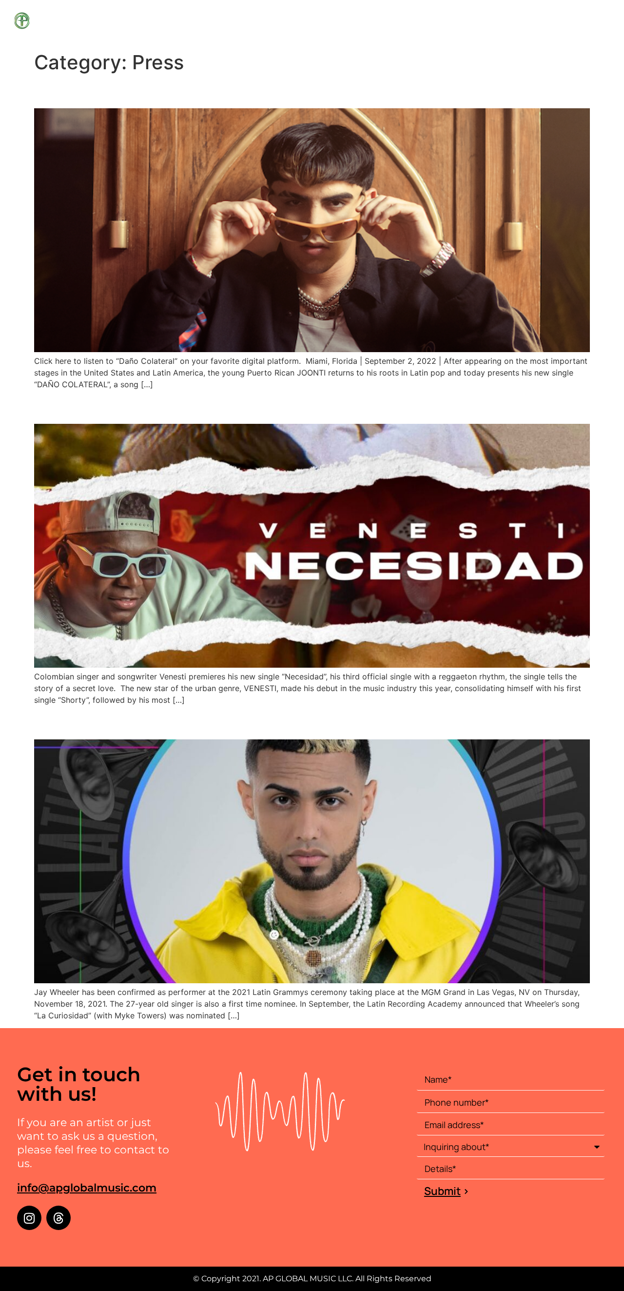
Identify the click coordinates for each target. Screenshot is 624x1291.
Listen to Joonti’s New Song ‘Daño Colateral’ (196, 90)
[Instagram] (29, 1218)
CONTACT (590, 23)
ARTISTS (513, 23)
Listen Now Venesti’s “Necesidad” (158, 406)
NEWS (551, 23)
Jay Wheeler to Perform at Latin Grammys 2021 (208, 722)
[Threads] (58, 1218)
